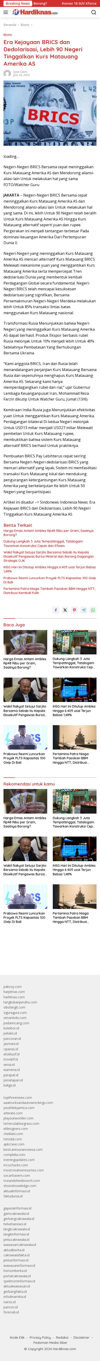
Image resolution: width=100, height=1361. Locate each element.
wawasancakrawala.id (19, 1244)
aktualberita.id (13, 1250)
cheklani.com (13, 1133)
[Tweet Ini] (65, 610)
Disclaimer (81, 1337)
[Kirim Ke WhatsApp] (93, 610)
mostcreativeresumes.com (23, 1170)
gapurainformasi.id (17, 1208)
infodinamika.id (14, 1296)
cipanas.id (10, 1049)
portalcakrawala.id (17, 1276)
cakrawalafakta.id (16, 1255)
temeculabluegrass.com (21, 1123)
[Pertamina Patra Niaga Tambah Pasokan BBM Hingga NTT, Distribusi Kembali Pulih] (75, 737)
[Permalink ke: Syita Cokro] (7, 73)
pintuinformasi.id (15, 1260)
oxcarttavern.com (16, 1175)
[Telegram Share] (83, 610)
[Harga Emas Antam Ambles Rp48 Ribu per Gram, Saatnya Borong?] (25, 642)
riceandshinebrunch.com (21, 1180)
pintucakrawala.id (16, 1239)
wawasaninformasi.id (19, 1265)
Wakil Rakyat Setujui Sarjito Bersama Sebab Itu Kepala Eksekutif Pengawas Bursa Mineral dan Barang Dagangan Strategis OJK (48, 556)
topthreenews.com (17, 1097)
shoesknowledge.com (19, 1185)
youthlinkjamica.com (18, 1108)
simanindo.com (15, 1017)
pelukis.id (10, 1033)
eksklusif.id (11, 1054)
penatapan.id (13, 1080)
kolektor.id (11, 1028)
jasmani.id (11, 1043)
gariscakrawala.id (16, 1213)
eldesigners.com (15, 1128)
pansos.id (10, 1307)
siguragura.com (15, 1012)
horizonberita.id (15, 1270)
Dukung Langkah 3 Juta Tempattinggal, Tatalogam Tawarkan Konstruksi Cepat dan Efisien (43, 543)
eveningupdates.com (19, 1159)
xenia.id (9, 1064)
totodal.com (12, 1139)
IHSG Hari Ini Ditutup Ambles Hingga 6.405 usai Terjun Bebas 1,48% (49, 569)
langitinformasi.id (16, 1234)
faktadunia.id (13, 1196)
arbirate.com (13, 1113)
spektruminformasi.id (19, 1281)
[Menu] (6, 12)
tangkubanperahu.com (20, 1002)
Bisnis (7, 34)
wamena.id (11, 1069)
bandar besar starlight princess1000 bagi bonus (38, 960)
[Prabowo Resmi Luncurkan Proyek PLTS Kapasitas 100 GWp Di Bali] (25, 737)
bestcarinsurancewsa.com (23, 1149)
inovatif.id (10, 1059)
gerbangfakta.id (15, 1291)
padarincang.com (16, 1023)
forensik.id (11, 1312)
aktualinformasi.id (16, 1191)
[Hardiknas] (34, 12)
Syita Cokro (20, 72)
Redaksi (62, 1337)
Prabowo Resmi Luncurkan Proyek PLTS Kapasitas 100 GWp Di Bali (49, 580)
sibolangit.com (14, 1007)
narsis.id (9, 1302)
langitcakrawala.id (16, 1229)
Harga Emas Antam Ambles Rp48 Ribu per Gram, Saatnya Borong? (48, 533)
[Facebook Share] (55, 610)
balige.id (9, 1085)
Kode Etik (17, 1337)
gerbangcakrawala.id (18, 1218)
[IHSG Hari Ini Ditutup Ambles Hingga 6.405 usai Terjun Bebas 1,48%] (75, 690)
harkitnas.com (14, 997)
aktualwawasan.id (16, 1286)
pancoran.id (12, 1038)
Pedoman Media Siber (50, 1343)
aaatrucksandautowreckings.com (28, 1102)
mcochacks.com (15, 1165)
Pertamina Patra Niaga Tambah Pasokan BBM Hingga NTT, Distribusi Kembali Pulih (49, 591)
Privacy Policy (40, 1337)
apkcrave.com (13, 1144)
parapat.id (10, 1075)
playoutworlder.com (18, 1118)
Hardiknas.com (64, 1349)
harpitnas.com (14, 991)
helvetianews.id (14, 1224)
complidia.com (14, 1154)
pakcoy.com (12, 986)
